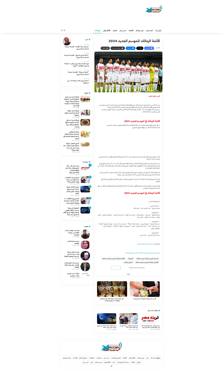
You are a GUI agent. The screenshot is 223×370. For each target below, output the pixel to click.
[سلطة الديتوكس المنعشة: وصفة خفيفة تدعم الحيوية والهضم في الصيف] (85, 134)
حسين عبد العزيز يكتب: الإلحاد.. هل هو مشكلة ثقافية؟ (71, 265)
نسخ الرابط (115, 268)
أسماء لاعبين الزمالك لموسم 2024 (147, 259)
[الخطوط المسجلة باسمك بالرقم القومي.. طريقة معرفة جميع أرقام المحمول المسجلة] (85, 210)
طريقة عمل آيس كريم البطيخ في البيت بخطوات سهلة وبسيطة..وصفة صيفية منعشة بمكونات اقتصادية (71, 101)
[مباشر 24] (153, 9)
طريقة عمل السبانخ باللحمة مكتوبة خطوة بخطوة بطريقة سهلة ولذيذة (72, 123)
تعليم (115, 30)
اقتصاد (75, 358)
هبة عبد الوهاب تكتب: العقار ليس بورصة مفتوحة (72, 232)
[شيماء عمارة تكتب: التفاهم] (85, 245)
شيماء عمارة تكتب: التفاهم (73, 242)
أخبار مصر (149, 30)
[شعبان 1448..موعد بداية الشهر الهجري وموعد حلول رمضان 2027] (106, 318)
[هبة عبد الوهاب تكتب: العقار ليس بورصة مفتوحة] (85, 234)
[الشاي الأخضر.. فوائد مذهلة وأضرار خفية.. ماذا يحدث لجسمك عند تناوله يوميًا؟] (85, 144)
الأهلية (131, 30)
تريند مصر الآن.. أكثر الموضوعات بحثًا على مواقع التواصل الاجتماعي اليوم (151, 326)
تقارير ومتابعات (116, 358)
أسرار (113, 362)
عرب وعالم (140, 30)
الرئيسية (158, 30)
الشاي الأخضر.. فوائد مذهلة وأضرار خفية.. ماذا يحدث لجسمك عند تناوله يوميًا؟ (71, 146)
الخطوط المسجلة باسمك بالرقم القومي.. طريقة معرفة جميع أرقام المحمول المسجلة (71, 211)
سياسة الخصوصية (123, 362)
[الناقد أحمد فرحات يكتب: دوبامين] (85, 277)
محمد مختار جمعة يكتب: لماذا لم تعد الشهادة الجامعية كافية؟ (71, 254)
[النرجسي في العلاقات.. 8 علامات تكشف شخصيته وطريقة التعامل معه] (85, 200)
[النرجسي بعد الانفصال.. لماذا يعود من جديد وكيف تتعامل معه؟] (128, 318)
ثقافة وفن (106, 30)
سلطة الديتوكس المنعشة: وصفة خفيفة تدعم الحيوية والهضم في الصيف (71, 135)
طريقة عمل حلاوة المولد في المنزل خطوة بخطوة (72, 113)
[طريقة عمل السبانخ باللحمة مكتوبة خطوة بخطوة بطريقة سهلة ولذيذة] (85, 122)
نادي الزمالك (127, 262)
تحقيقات (92, 358)
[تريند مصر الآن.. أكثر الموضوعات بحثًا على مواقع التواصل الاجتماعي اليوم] (150, 318)
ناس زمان (122, 30)
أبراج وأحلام (83, 358)
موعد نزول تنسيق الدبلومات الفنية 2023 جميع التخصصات (142, 253)
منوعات (98, 30)
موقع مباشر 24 (155, 358)
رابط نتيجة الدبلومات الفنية (145, 244)
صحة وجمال (67, 358)
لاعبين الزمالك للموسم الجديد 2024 (146, 262)
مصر (147, 358)
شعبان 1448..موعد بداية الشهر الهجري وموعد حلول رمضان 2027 (106, 326)
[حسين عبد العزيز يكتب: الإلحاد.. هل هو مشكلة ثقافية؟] (85, 266)
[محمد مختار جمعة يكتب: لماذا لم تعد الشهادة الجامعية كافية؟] (85, 255)
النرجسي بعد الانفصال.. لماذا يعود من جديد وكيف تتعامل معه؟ (129, 326)
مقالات (133, 362)
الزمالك (130, 259)
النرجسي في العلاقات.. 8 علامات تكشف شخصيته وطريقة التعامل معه (71, 200)
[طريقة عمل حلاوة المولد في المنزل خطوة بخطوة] (85, 113)
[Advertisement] (94, 14)
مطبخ (139, 362)
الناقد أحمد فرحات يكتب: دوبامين (73, 274)
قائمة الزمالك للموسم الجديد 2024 (113, 259)
